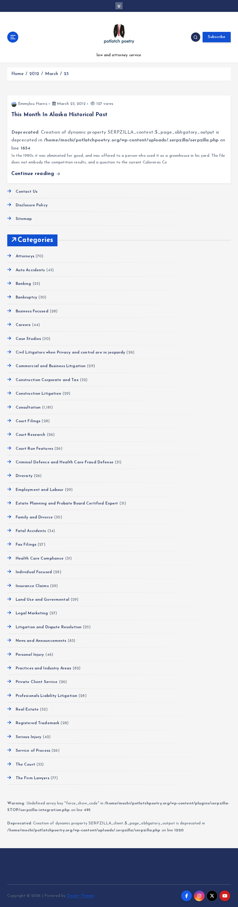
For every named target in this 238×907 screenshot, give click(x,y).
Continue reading (33, 173)
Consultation (28, 407)
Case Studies (28, 339)
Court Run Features (34, 449)
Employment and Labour (39, 490)
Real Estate (27, 709)
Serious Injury (28, 737)
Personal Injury (30, 655)
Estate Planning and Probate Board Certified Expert (67, 503)
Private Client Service (36, 682)
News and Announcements (41, 641)
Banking (23, 284)
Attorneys (25, 256)
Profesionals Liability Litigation (46, 696)
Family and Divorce (34, 517)
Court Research (30, 435)
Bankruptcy (26, 297)
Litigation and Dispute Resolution (49, 627)
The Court (25, 764)
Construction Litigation (38, 394)
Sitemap (24, 219)
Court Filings (28, 421)
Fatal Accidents (31, 531)
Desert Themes (81, 896)
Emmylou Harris (32, 104)
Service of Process (33, 751)
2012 (34, 74)
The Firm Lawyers (32, 778)
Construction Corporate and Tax (47, 380)
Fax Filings (26, 545)
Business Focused (32, 311)
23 (66, 74)
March (51, 74)
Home (17, 74)
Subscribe (216, 37)
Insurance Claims (32, 586)
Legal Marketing (32, 613)
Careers (23, 325)
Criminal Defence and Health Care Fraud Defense (64, 462)
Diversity (24, 476)
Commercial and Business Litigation (51, 366)
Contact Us (26, 192)
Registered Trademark (37, 723)
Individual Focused (34, 572)
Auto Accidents (30, 270)
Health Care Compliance (40, 558)
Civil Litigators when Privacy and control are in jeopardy (70, 352)
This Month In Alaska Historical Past (59, 115)
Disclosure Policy (31, 205)
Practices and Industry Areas (43, 668)
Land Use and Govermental (42, 600)
